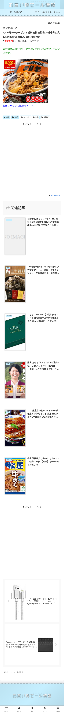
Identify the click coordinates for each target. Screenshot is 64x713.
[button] (57, 490)
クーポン (27, 117)
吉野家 (46, 117)
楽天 (8, 117)
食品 (16, 117)
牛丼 (37, 117)
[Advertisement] (32, 158)
